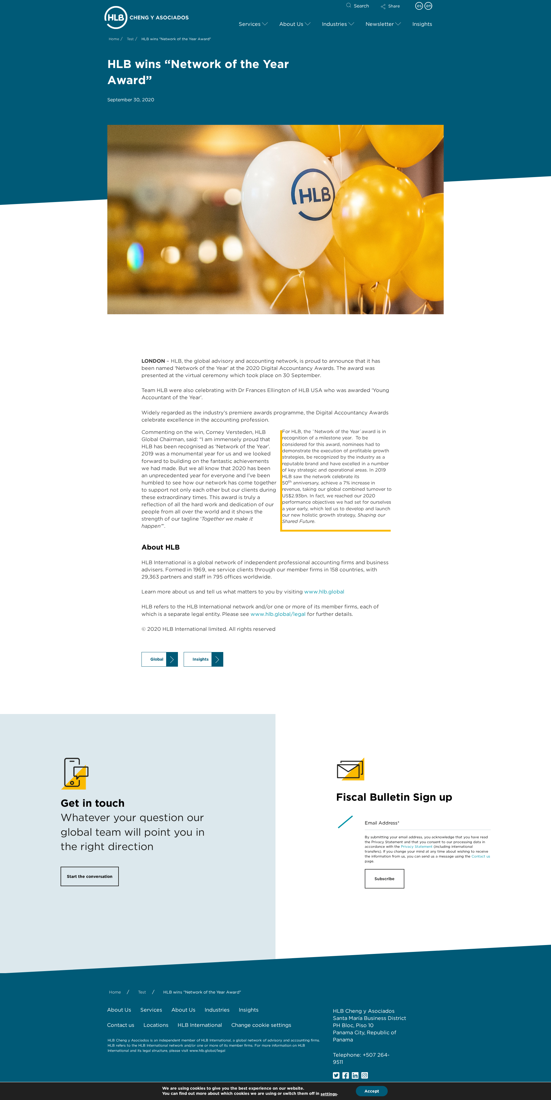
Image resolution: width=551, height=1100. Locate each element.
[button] (395, 10)
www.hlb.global (324, 592)
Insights (201, 659)
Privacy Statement (416, 846)
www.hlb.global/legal (278, 614)
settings (329, 1094)
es (419, 5)
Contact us (481, 856)
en (428, 5)
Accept (371, 1091)
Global (156, 659)
